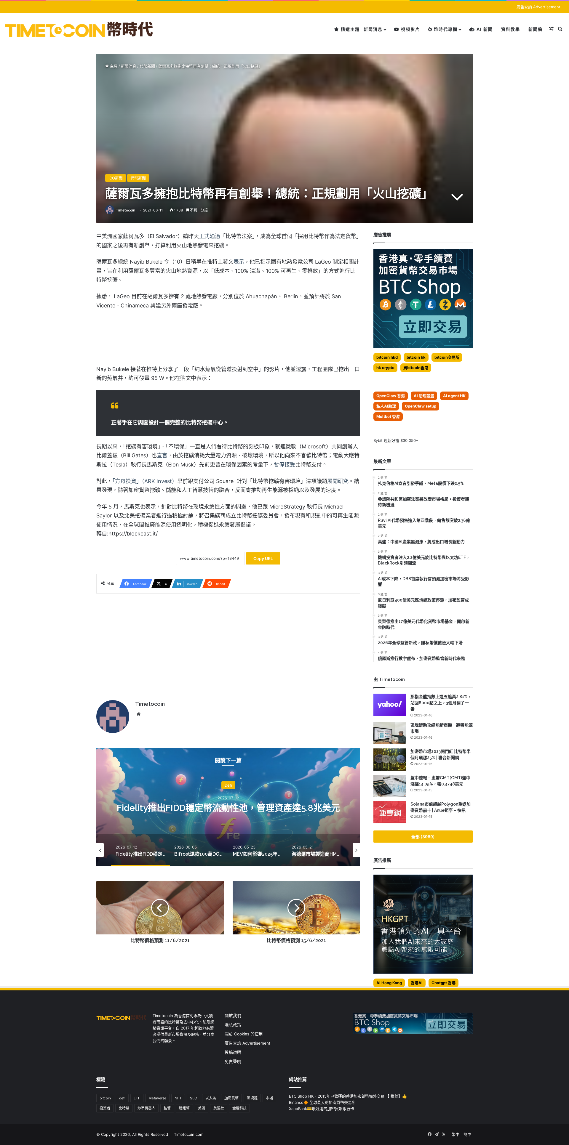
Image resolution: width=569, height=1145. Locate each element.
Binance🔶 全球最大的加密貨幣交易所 (322, 1102)
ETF (137, 1098)
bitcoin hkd (387, 357)
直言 (162, 455)
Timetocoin (125, 210)
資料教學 (510, 29)
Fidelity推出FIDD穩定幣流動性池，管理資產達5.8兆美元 (228, 808)
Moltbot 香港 (388, 416)
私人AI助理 (386, 406)
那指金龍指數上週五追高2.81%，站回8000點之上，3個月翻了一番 (441, 702)
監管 (167, 1108)
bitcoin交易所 (446, 357)
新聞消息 (373, 29)
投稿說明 (233, 1052)
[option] (228, 807)
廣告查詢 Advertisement (539, 6)
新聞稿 (535, 29)
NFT (178, 1098)
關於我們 (233, 1015)
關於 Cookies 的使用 (244, 1034)
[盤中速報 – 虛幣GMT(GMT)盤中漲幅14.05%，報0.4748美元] (389, 786)
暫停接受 (284, 464)
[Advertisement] (228, 643)
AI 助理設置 (424, 395)
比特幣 (124, 1108)
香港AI (417, 982)
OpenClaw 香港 (390, 395)
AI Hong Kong (389, 982)
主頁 (113, 66)
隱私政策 (233, 1024)
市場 (269, 1098)
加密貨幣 (231, 1098)
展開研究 (338, 481)
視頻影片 (409, 29)
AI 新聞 (484, 29)
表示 (239, 262)
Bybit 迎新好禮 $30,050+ (395, 440)
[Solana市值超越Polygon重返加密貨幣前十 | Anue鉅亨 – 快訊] (389, 812)
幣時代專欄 (445, 29)
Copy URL (263, 558)
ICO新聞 (115, 178)
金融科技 (239, 1108)
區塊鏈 (252, 1098)
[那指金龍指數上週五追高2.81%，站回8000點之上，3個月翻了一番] (389, 705)
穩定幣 (184, 1108)
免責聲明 (233, 1061)
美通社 (218, 1108)
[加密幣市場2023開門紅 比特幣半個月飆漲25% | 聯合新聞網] (389, 759)
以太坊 (210, 1098)
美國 (201, 1108)
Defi (228, 785)
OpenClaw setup (420, 406)
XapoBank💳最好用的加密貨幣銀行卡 (321, 1108)
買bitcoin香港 (415, 367)
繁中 (455, 1134)
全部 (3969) (423, 836)
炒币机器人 (146, 1108)
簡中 (467, 1134)
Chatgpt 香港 (443, 982)
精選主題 (349, 29)
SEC (193, 1098)
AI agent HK (454, 395)
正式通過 (209, 236)
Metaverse (157, 1098)
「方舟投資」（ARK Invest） (144, 481)
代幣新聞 (147, 66)
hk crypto (385, 367)
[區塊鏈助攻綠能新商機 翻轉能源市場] (389, 733)
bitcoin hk (416, 357)
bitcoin (105, 1098)
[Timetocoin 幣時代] (79, 29)
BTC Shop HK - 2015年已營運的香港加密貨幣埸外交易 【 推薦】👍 (348, 1096)
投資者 (105, 1108)
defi (122, 1098)
